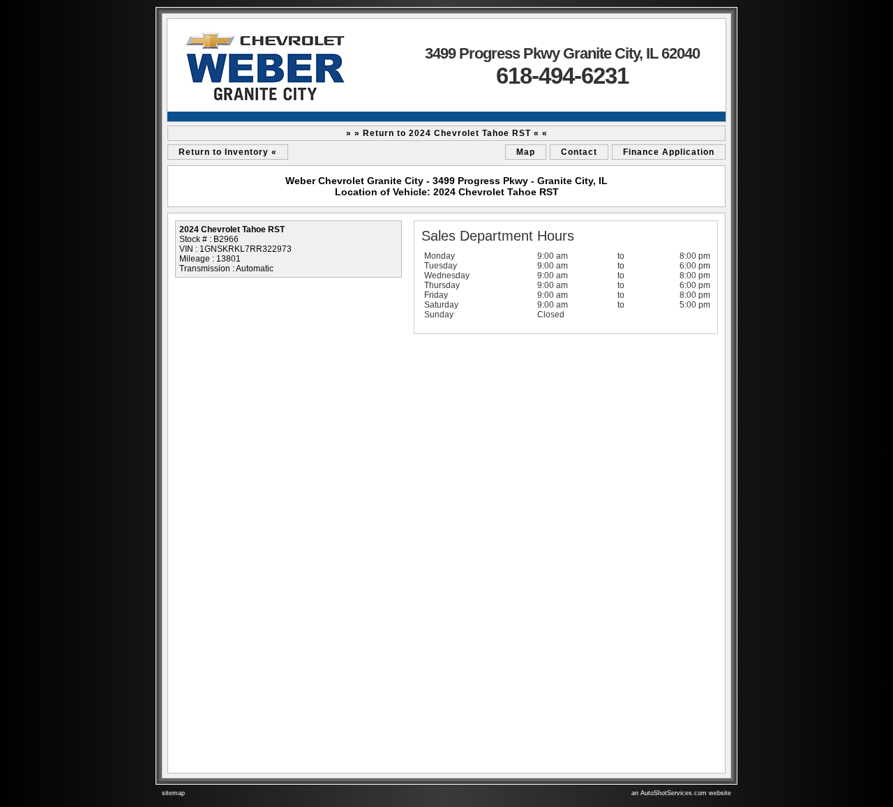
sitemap (173, 793)
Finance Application (668, 152)
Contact (579, 152)
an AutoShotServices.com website (681, 793)
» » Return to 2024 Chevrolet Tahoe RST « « (447, 133)
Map (525, 152)
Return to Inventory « (228, 152)
